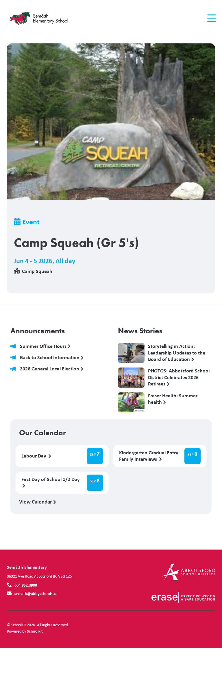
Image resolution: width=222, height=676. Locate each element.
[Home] (41, 18)
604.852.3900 (25, 585)
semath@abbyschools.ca (36, 593)
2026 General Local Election (50, 368)
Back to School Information (50, 357)
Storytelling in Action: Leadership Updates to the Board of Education (176, 352)
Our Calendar (42, 433)
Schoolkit (35, 631)
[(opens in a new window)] (188, 571)
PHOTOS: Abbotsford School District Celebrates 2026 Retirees (179, 377)
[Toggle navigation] (211, 18)
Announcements (37, 331)
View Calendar (36, 501)
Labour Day (34, 456)
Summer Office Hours (44, 346)
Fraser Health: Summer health (172, 399)
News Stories (140, 331)
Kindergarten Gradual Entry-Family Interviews (149, 456)
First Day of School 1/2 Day (50, 479)
